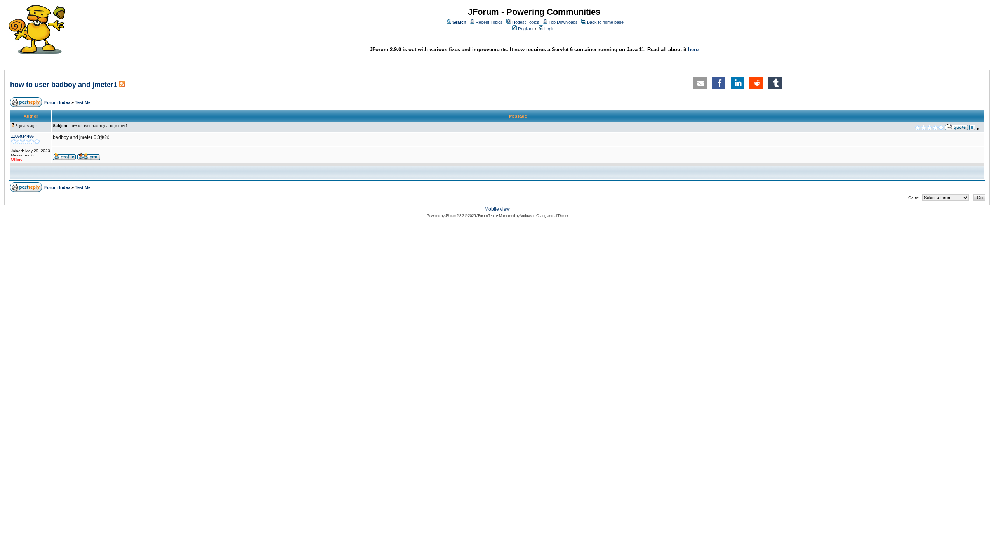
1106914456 (22, 136)
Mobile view (497, 209)
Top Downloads (563, 22)
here (693, 49)
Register (526, 28)
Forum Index (57, 102)
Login (549, 28)
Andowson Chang (533, 216)
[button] (700, 83)
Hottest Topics (525, 22)
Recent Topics (489, 22)
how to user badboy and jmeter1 (63, 85)
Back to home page (605, 22)
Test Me (82, 102)
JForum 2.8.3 (454, 216)
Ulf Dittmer (561, 216)
